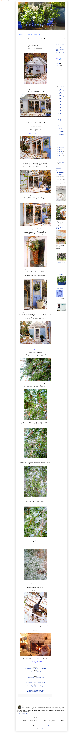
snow (37, 696)
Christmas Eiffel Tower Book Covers (61, 127)
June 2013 (61, 151)
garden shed (33, 696)
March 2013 (61, 157)
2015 (58, 81)
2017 (58, 77)
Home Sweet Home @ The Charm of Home (35, 689)
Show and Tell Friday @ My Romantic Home (35, 690)
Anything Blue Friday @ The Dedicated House (35, 688)
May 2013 (61, 153)
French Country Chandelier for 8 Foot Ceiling (60, 172)
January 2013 (61, 162)
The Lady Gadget (46, 725)
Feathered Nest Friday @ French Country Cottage (35, 685)
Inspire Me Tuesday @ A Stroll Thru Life (35, 674)
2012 (58, 165)
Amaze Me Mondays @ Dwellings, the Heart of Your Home (35, 668)
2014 (58, 83)
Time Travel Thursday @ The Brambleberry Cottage (35, 682)
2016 (58, 79)
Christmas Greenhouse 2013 (61, 134)
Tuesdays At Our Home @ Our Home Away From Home (35, 672)
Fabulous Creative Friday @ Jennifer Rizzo (35, 691)
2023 (58, 65)
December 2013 (62, 86)
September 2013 (62, 144)
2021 (58, 69)
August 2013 (61, 147)
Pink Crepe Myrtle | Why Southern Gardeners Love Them (61, 262)
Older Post (51, 698)
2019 (58, 73)
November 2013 (62, 137)
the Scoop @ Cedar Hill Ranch (35, 671)
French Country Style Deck (61, 285)
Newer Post (20, 698)
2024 (58, 63)
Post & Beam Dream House (42, 31)
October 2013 (61, 141)
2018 (58, 75)
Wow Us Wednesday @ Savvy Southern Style (35, 677)
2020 (58, 71)
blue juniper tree (24, 696)
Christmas (28, 696)
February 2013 (62, 159)
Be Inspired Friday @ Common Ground (35, 686)
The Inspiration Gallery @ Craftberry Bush (35, 681)
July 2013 (61, 149)
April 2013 (61, 155)
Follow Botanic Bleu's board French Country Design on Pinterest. (60, 54)
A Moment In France (29, 31)
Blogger (43, 728)
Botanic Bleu (25, 705)
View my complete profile (22, 713)
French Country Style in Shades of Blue (61, 274)
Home (22, 31)
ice (35, 696)
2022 (58, 67)
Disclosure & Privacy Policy (56, 31)
